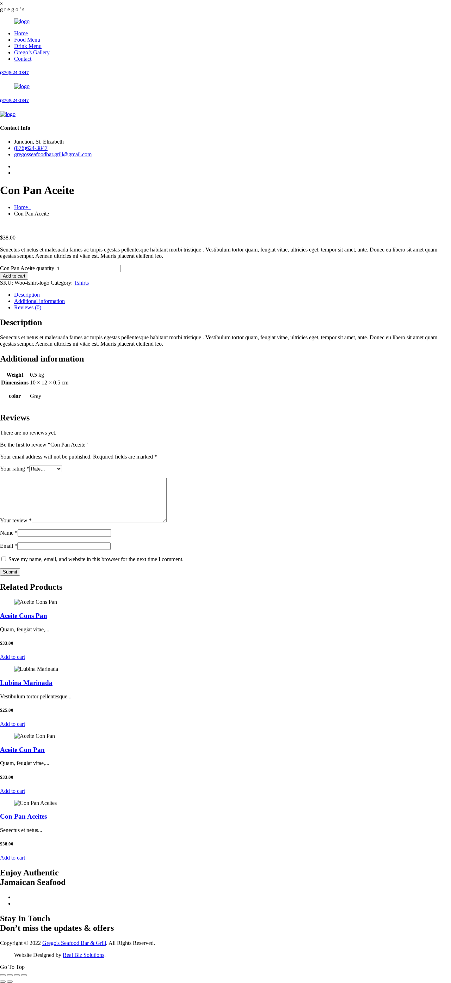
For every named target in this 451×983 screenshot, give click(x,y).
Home (21, 33)
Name (9, 533)
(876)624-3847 (14, 72)
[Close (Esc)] (24, 975)
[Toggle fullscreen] (10, 975)
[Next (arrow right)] (10, 982)
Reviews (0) (27, 307)
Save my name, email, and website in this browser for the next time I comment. (96, 559)
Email (8, 546)
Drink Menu (28, 46)
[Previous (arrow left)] (3, 982)
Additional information (39, 301)
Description (27, 295)
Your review (16, 520)
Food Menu (27, 40)
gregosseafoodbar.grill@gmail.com (53, 154)
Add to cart (14, 276)
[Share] (17, 975)
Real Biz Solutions (83, 955)
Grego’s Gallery (32, 52)
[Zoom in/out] (3, 975)
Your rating (14, 469)
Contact (22, 59)
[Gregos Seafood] (22, 21)
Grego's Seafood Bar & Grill (74, 943)
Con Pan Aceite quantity (27, 268)
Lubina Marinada (26, 682)
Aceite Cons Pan (23, 615)
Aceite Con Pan (22, 749)
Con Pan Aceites (23, 816)
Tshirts (81, 283)
